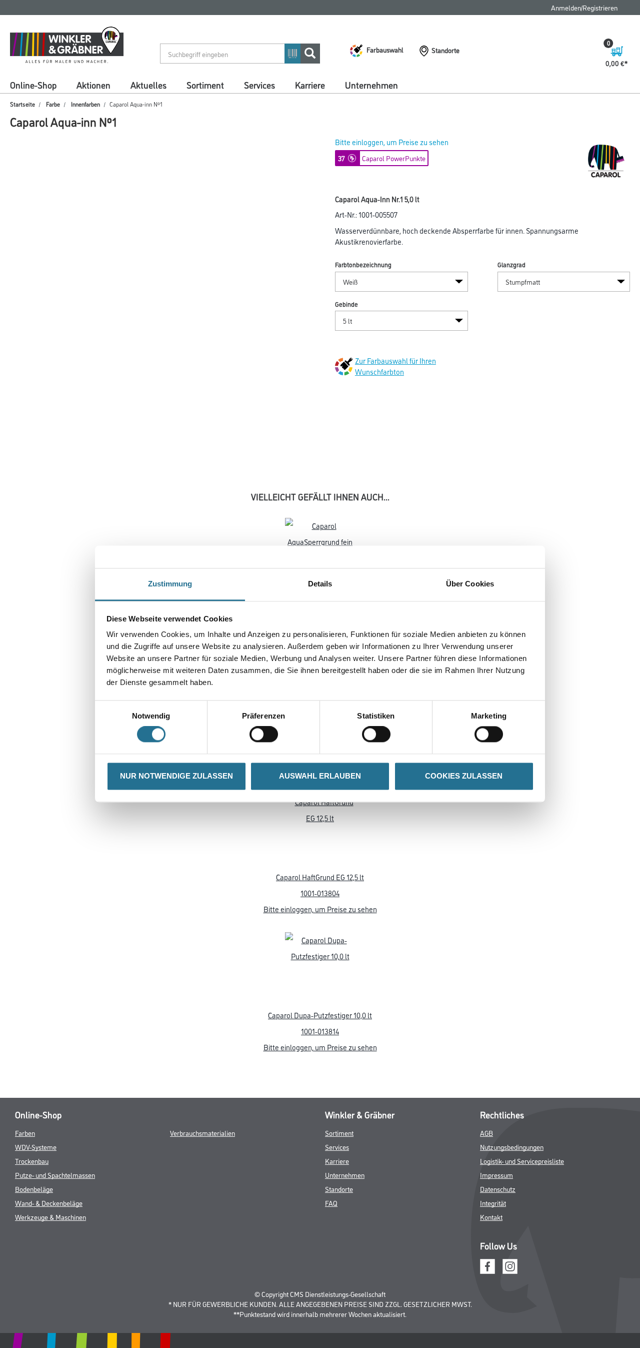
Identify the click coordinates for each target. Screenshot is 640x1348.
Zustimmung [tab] (170, 583)
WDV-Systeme (35, 1146)
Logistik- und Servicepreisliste (522, 1160)
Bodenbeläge (34, 1188)
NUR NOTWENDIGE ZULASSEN (176, 776)
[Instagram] (510, 1264)
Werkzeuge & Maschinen (50, 1216)
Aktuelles (148, 85)
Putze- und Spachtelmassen (55, 1174)
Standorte (339, 1188)
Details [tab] (320, 583)
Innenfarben (85, 104)
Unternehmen (371, 85)
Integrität (493, 1202)
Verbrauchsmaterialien (202, 1132)
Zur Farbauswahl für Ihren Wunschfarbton (395, 366)
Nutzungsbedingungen (512, 1146)
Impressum (496, 1174)
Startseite (22, 104)
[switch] (266, 735)
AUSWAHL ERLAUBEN (320, 776)
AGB (486, 1132)
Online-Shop (33, 85)
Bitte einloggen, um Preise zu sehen (391, 142)
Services (259, 85)
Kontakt (491, 1216)
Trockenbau (31, 1160)
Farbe (53, 104)
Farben (25, 1132)
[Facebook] (487, 1264)
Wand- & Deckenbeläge (48, 1202)
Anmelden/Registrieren (584, 7)
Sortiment (205, 85)
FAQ (331, 1202)
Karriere (310, 85)
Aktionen (93, 85)
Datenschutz (498, 1188)
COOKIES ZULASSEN (463, 776)
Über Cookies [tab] (470, 583)
